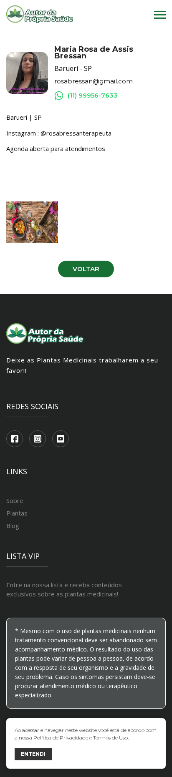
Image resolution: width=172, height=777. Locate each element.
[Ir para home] (39, 14)
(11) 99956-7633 (93, 95)
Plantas (17, 513)
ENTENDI (33, 754)
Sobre (14, 500)
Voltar (86, 269)
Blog (12, 525)
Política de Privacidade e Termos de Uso (80, 737)
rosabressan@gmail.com (93, 81)
